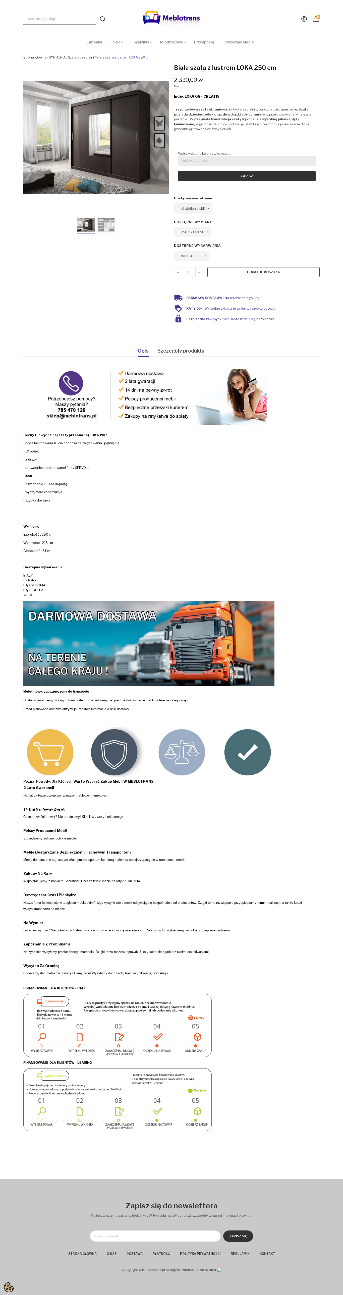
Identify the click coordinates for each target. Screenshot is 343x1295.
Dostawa (135, 1254)
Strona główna (82, 1254)
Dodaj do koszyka (263, 272)
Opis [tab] (143, 351)
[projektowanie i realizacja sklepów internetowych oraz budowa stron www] (219, 1269)
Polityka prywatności (200, 1254)
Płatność (161, 1254)
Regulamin (240, 1254)
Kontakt (267, 1254)
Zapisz (247, 176)
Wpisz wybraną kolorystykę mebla (204, 153)
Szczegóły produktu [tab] (180, 351)
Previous (32, 138)
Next (160, 138)
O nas (112, 1254)
